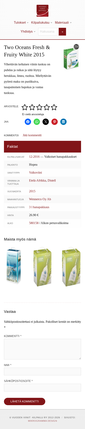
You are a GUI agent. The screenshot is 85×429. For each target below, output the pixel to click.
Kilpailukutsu (40, 22)
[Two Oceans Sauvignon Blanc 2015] (14, 267)
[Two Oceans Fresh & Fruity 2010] (42, 267)
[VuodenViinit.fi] (42, 10)
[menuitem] (21, 22)
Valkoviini (35, 172)
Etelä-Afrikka (37, 180)
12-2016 (34, 156)
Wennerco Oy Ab (40, 199)
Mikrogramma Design (42, 421)
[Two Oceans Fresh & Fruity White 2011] (71, 267)
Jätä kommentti (32, 135)
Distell (52, 180)
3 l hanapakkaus (39, 207)
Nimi (7, 365)
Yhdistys (27, 31)
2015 (32, 191)
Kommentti (12, 336)
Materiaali (62, 22)
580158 (34, 223)
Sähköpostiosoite (18, 381)
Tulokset (20, 22)
